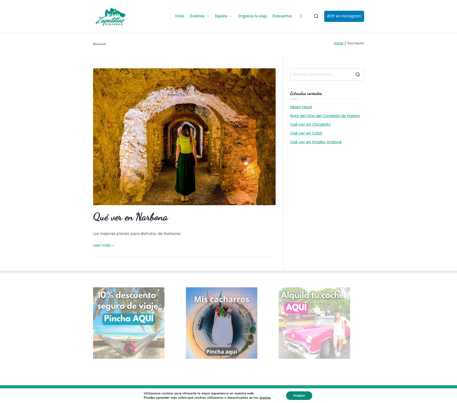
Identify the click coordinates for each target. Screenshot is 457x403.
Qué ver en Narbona (130, 216)
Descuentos (282, 16)
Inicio (179, 16)
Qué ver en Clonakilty (310, 124)
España (221, 16)
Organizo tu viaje (252, 16)
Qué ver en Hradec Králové (316, 142)
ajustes (265, 398)
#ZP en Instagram (344, 16)
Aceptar (299, 395)
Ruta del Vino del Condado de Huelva (325, 116)
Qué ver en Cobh (306, 133)
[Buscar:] (327, 74)
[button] (207, 16)
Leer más (101, 245)
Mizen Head (301, 107)
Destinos (197, 16)
